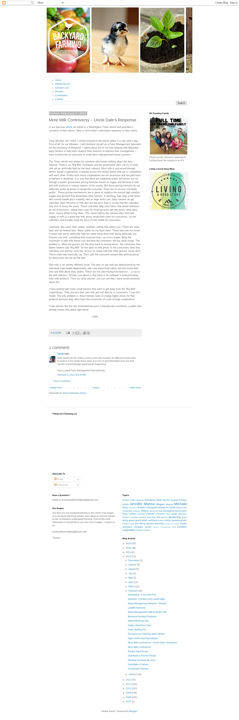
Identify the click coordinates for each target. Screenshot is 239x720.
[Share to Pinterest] (88, 333)
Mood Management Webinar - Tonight (147, 603)
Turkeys (136, 511)
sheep (156, 527)
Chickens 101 (62, 87)
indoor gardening (173, 520)
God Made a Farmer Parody (142, 655)
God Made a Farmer (138, 664)
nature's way (128, 523)
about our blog (156, 511)
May (130, 577)
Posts (60, 479)
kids (185, 520)
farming (142, 517)
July (130, 573)
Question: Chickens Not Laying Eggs (146, 599)
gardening (175, 517)
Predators (133, 508)
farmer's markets (130, 517)
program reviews (172, 524)
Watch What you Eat (138, 621)
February (133, 591)
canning (141, 514)
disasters (182, 514)
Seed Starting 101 (137, 629)
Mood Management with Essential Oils (147, 612)
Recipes (59, 91)
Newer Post (56, 387)
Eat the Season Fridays (175, 500)
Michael (180, 504)
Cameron (139, 500)
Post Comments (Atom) (74, 393)
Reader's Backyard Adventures (153, 507)
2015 (129, 548)
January (132, 674)
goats (184, 517)
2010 (129, 688)
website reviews (143, 530)
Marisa (149, 504)
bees (184, 511)
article (69, 127)
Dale (159, 499)
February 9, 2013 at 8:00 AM (71, 375)
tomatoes (182, 527)
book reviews (129, 514)
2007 (129, 701)
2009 (129, 692)
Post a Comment (62, 381)
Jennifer (136, 504)
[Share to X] (81, 333)
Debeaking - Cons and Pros (142, 594)
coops (174, 514)
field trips (151, 517)
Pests (125, 507)
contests (150, 514)
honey (161, 520)
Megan (160, 504)
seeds (148, 527)
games (164, 517)
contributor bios (162, 514)
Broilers (125, 500)
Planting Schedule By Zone (142, 660)
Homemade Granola (138, 668)
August (132, 569)
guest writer (141, 520)
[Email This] (74, 333)
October (132, 564)
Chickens (150, 499)
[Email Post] (68, 332)
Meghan (169, 504)
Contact (59, 99)
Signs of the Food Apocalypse (143, 638)
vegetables (128, 529)
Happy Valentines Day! (139, 625)
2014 (129, 552)
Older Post (135, 387)
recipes (138, 526)
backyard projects (172, 511)
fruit (158, 517)
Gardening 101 (62, 84)
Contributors (61, 95)
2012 (129, 679)
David (60, 353)
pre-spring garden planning (149, 523)
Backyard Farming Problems (142, 616)
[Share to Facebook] (85, 333)
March (131, 586)
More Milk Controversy (139, 647)
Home (58, 80)
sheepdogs (165, 527)
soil (173, 527)
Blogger (133, 711)
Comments (62, 485)
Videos (145, 510)
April (131, 582)
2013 (129, 556)
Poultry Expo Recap (138, 651)
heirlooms (153, 520)
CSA (132, 500)
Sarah (172, 507)
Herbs (125, 504)
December (134, 560)
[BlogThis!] (78, 333)
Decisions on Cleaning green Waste (146, 634)
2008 (129, 697)
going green (128, 520)
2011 (129, 684)
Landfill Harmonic (137, 607)
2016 (129, 543)
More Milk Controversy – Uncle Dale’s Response (152, 642)
